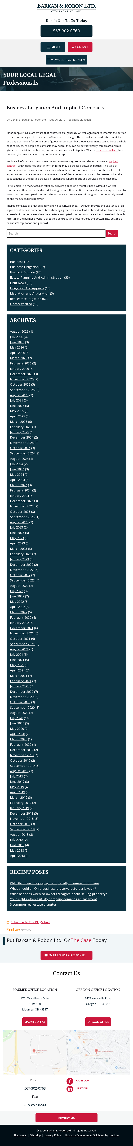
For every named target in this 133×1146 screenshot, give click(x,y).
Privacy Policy (53, 1135)
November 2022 (22, 570)
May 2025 (17, 411)
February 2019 (20, 803)
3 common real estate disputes (33, 904)
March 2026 (18, 358)
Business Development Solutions (84, 1135)
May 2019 (17, 787)
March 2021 (18, 676)
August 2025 (19, 395)
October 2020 (20, 702)
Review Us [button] (66, 1118)
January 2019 (19, 808)
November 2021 (22, 633)
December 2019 (21, 750)
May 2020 (17, 729)
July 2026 (16, 337)
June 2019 (17, 781)
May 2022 (17, 601)
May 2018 (17, 850)
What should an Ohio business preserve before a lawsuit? (53, 888)
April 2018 (17, 856)
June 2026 (17, 342)
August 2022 (19, 586)
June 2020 (17, 723)
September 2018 (22, 829)
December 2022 (21, 564)
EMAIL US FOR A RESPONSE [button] (66, 955)
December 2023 (21, 501)
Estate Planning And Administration (36, 277)
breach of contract (107, 150)
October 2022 (20, 575)
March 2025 (18, 421)
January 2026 (19, 369)
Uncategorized (21, 304)
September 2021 (22, 644)
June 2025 (17, 406)
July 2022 (16, 591)
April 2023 (17, 543)
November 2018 (22, 818)
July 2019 (16, 776)
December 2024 (21, 437)
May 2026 (17, 347)
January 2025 (19, 432)
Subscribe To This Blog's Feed (30, 922)
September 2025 (22, 390)
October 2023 (20, 511)
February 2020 (20, 744)
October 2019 (20, 760)
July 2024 (16, 464)
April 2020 (17, 734)
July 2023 (16, 527)
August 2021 (19, 649)
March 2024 (18, 485)
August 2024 (19, 459)
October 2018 (20, 824)
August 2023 (19, 522)
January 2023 (19, 559)
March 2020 (18, 739)
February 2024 (20, 490)
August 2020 (19, 713)
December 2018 (21, 813)
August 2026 (19, 331)
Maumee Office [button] (34, 1022)
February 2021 (20, 681)
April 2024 (17, 480)
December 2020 (21, 691)
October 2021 (20, 639)
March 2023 (18, 549)
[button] (53, 47)
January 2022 (19, 623)
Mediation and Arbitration (29, 293)
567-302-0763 (66, 31)
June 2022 (17, 596)
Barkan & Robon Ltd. (34, 119)
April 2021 (17, 670)
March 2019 (18, 797)
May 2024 (17, 474)
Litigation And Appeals (27, 288)
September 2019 (22, 766)
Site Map (35, 1135)
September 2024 (22, 453)
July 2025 (16, 400)
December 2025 (21, 374)
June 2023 (17, 533)
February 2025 (20, 427)
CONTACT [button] (82, 47)
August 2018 (19, 834)
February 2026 (20, 363)
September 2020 (22, 707)
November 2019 (22, 755)
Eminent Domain (22, 272)
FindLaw (114, 1135)
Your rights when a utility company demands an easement (53, 899)
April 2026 (17, 353)
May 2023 (17, 538)
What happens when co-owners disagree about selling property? (58, 894)
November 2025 (22, 379)
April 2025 (17, 416)
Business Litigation (79, 119)
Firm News (18, 283)
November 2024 (22, 443)
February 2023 (20, 554)
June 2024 (17, 469)
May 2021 (17, 665)
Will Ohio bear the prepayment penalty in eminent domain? (54, 883)
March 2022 (18, 612)
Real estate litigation (25, 299)
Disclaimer (20, 1135)
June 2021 (17, 660)
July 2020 (16, 718)
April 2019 (17, 792)
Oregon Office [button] (98, 1022)
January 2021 (19, 686)
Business (16, 262)
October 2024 (20, 448)
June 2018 (17, 845)
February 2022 (20, 617)
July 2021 (16, 654)
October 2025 (20, 384)
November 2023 (22, 506)
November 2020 (22, 697)
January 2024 (19, 496)
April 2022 (17, 607)
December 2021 (21, 628)
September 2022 (22, 580)
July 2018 (16, 840)
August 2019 (19, 771)
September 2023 (22, 517)
